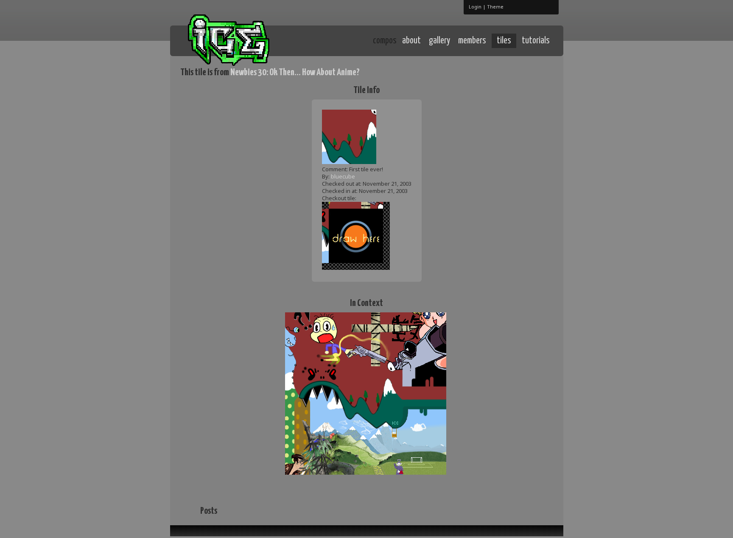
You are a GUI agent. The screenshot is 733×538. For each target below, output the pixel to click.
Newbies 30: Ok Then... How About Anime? (295, 72)
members (472, 40)
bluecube (343, 176)
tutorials (536, 40)
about (411, 40)
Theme (495, 6)
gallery (439, 40)
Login (475, 6)
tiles (504, 40)
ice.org (243, 40)
